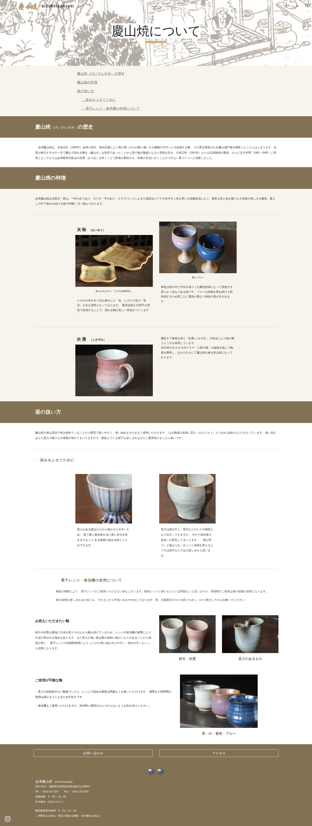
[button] (307, 6)
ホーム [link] (290, 6)
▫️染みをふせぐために (98, 99)
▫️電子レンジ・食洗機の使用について (110, 108)
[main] (156, 33)
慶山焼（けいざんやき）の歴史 (101, 73)
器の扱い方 (85, 91)
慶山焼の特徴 (87, 82)
